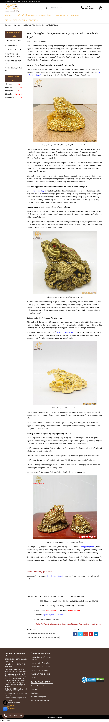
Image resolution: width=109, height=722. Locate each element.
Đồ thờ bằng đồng (26, 15)
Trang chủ (10, 15)
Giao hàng (34, 693)
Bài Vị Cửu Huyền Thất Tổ (13, 69)
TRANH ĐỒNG (12, 45)
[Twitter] (80, 634)
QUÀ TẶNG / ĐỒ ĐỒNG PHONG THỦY (12, 55)
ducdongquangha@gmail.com (16, 698)
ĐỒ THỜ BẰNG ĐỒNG (14, 41)
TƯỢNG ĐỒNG (12, 49)
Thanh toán (34, 689)
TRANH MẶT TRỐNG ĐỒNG (40, 674)
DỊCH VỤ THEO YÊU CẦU (13, 62)
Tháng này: (9, 90)
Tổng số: (8, 94)
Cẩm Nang (17, 25)
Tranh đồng (60, 15)
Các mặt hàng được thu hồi (40, 700)
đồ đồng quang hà (52, 637)
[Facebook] (75, 634)
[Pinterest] (91, 634)
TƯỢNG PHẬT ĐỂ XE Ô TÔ (40, 667)
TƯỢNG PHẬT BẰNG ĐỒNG (40, 663)
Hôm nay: (8, 84)
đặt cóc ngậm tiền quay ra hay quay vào (41, 633)
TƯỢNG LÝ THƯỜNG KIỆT (40, 670)
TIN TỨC (34, 677)
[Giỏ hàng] (101, 7)
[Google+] (85, 634)
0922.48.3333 (22, 693)
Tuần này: (8, 87)
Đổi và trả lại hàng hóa (38, 696)
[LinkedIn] (96, 634)
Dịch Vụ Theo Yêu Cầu (15, 20)
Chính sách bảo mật (37, 686)
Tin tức (32, 20)
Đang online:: (10, 97)
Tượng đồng (45, 15)
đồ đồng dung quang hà (36, 637)
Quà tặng (74, 15)
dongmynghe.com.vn (13, 702)
